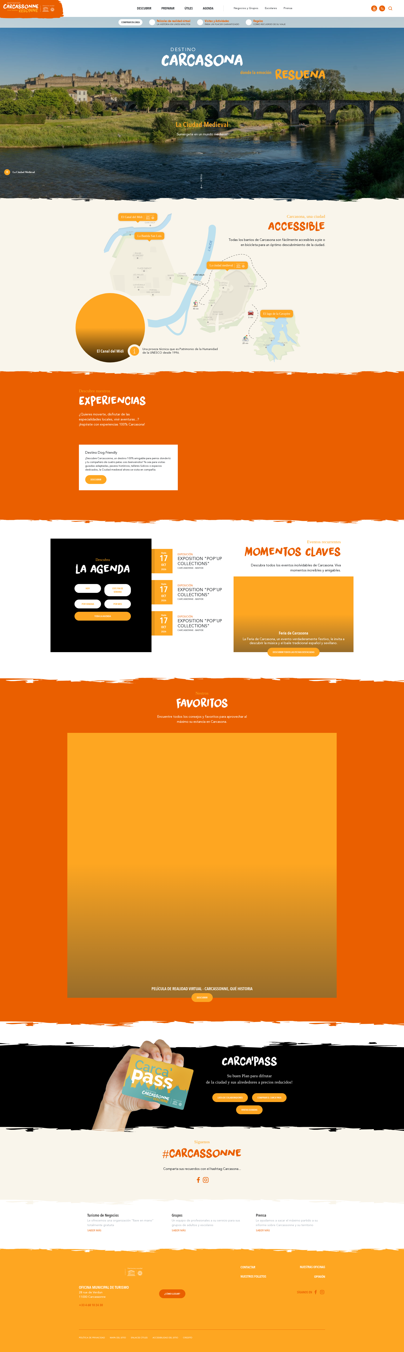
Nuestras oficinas (312, 1267)
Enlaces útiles (139, 1338)
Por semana (88, 604)
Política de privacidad (92, 1338)
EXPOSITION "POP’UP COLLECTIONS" (200, 561)
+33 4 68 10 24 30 (91, 1305)
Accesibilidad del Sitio (165, 1338)
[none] (398, 8)
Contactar (248, 1267)
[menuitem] (398, 8)
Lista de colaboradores (230, 1097)
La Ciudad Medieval (24, 172)
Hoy (88, 588)
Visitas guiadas (249, 1109)
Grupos (177, 1215)
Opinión (319, 1276)
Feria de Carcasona (293, 633)
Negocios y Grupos (246, 8)
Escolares (271, 8)
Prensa (288, 8)
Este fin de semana (117, 590)
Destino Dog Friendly (101, 453)
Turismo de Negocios (103, 1215)
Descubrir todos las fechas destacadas (293, 652)
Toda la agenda (102, 616)
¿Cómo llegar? (172, 1293)
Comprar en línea (130, 22)
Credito (187, 1338)
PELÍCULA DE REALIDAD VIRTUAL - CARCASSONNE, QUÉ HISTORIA (202, 989)
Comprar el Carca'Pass (269, 1097)
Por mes (117, 604)
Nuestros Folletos (253, 1276)
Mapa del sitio (118, 1338)
